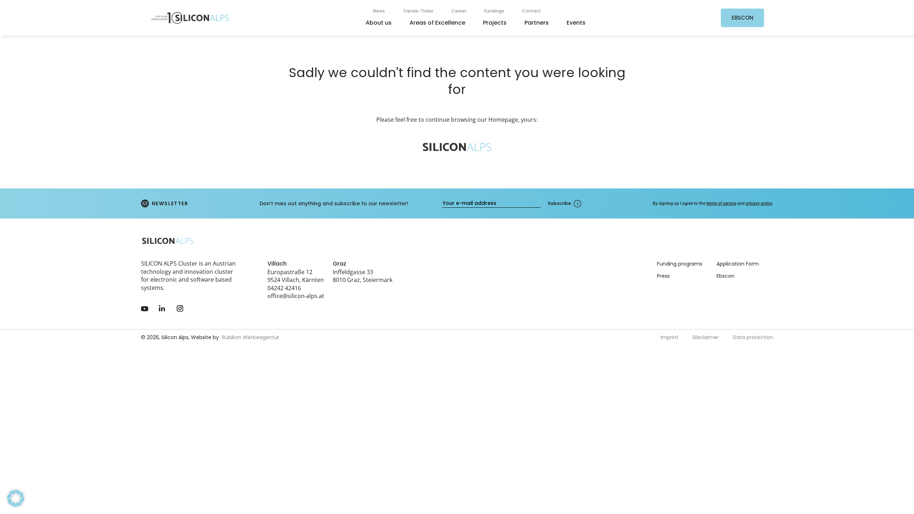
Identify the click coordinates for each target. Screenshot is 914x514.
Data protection (753, 337)
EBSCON (742, 17)
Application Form (738, 263)
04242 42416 (284, 288)
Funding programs (679, 263)
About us (379, 23)
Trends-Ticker (418, 11)
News (379, 11)
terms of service (721, 203)
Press (663, 275)
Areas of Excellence (437, 23)
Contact (531, 11)
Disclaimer (706, 337)
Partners (536, 23)
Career (458, 11)
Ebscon (725, 275)
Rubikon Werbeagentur (250, 337)
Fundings (494, 11)
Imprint (669, 337)
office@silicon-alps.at (295, 296)
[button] (15, 498)
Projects (495, 23)
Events (576, 23)
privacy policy (759, 203)
